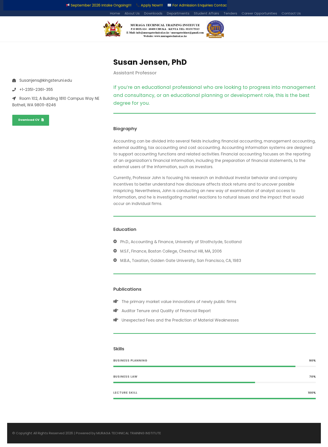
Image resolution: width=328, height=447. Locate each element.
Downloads (153, 13)
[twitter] (36, 68)
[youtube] (323, 13)
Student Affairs (206, 13)
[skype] (29, 68)
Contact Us (291, 13)
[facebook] (314, 13)
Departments (178, 13)
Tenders (230, 13)
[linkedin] (21, 68)
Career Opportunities (259, 13)
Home (115, 13)
